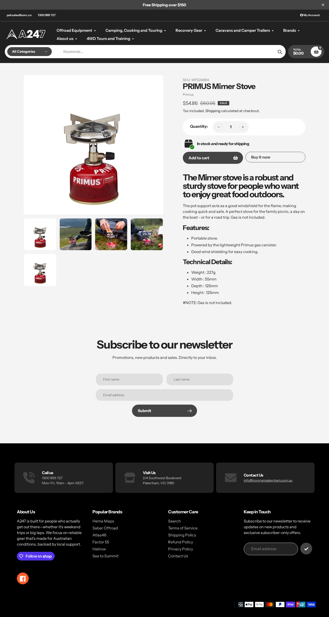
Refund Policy (180, 542)
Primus (188, 94)
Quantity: (199, 126)
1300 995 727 (47, 15)
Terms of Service (182, 528)
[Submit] (306, 548)
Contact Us (178, 555)
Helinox (99, 549)
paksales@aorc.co (19, 15)
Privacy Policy (180, 549)
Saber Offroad (105, 528)
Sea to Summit (105, 555)
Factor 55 (100, 542)
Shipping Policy (182, 535)
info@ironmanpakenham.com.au (268, 480)
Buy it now (260, 157)
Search (174, 521)
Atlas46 (99, 535)
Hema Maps (103, 521)
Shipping (212, 110)
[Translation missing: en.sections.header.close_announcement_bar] (323, 4)
